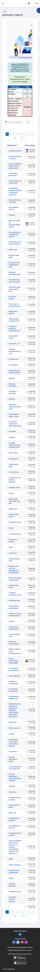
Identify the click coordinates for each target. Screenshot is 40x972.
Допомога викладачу (12, 885)
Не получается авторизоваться (14, 669)
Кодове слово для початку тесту (15, 182)
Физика (11, 528)
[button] (30, 3)
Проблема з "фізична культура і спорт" (15, 407)
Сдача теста (13, 553)
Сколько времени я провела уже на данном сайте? (15, 166)
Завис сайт (12, 813)
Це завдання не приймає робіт (14, 697)
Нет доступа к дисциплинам (13, 690)
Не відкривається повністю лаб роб (14, 371)
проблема (12, 399)
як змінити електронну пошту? (15, 594)
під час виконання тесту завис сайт (15, 768)
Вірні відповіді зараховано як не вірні (14, 501)
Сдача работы (13, 365)
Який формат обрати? (13, 312)
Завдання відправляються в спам (15, 351)
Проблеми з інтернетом (13, 392)
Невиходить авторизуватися (14, 643)
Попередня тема (14, 600)
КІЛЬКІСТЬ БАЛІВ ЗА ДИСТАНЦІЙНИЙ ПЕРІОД (14, 224)
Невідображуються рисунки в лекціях (15, 243)
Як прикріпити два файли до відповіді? (15, 480)
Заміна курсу (13, 249)
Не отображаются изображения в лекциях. (15, 234)
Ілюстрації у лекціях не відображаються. (14, 328)
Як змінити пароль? (15, 151)
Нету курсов (13, 751)
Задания (11, 621)
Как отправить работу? (13, 208)
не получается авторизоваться (14, 628)
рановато (12, 378)
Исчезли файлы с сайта (14, 560)
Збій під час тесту (14, 728)
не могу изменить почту (14, 635)
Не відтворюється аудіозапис (15, 201)
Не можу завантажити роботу (13, 759)
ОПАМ (11, 859)
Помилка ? (12, 437)
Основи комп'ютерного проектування (14, 661)
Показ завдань (14, 472)
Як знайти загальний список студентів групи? (14, 445)
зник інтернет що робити (14, 806)
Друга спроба (13, 453)
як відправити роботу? (13, 337)
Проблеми (12, 431)
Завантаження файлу (13, 465)
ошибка (11, 878)
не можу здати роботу (13, 586)
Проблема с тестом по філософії (13, 899)
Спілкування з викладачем (13, 174)
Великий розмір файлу (14, 256)
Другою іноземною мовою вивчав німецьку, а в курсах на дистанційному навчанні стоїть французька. (15, 847)
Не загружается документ (14, 819)
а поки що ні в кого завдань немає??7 (15, 614)
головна (11, 734)
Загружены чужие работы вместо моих (14, 289)
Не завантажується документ (15, 798)
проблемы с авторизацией (13, 682)
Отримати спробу (14, 487)
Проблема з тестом (15, 891)
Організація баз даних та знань (14, 415)
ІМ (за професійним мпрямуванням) (15, 579)
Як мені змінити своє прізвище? (14, 607)
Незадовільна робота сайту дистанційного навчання (13, 743)
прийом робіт (13, 509)
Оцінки (11, 547)
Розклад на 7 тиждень (13, 540)
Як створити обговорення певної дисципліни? (15, 424)
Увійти (36, 3)
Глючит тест (13, 722)
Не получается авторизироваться (15, 305)
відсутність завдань (12, 297)
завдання (12, 786)
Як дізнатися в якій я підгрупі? (15, 157)
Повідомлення (13, 458)
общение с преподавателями (14, 273)
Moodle (12, 969)
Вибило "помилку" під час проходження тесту (15, 651)
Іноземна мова (13, 359)
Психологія (12, 792)
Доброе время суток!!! (13, 515)
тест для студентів (15, 534)
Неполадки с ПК (14, 343)
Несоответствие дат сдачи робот (14, 281)
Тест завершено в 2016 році (14, 827)
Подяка (11, 493)
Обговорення (12, 145)
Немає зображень (15, 865)
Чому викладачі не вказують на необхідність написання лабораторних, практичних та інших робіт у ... (15, 710)
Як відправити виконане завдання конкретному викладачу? (15, 191)
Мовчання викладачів (12, 385)
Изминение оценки (15, 522)
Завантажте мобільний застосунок (20, 950)
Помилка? (12, 215)
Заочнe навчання (14, 676)
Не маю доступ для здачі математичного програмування (14, 569)
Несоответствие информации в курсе (14, 265)
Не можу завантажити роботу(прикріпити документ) (15, 777)
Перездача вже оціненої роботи (14, 320)
